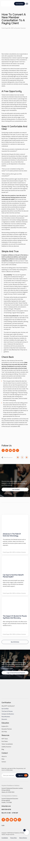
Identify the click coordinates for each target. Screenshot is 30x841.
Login (3, 825)
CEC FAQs (4, 731)
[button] (18, 457)
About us (4, 756)
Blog (3, 749)
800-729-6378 (6, 809)
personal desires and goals (16, 181)
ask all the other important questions (18, 201)
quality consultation (14, 132)
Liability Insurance (6, 746)
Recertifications (6, 716)
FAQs (3, 759)
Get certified (5, 708)
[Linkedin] (6, 450)
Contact (4, 761)
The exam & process (7, 711)
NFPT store (5, 738)
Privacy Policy (13, 838)
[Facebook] (3, 450)
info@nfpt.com (6, 806)
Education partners (7, 729)
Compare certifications (8, 714)
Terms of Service (23, 838)
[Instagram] (10, 450)
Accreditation (5, 838)
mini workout (13, 220)
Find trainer (5, 741)
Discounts (4, 719)
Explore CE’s (5, 726)
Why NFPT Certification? (8, 706)
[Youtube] (13, 450)
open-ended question (15, 140)
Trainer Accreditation (7, 744)
